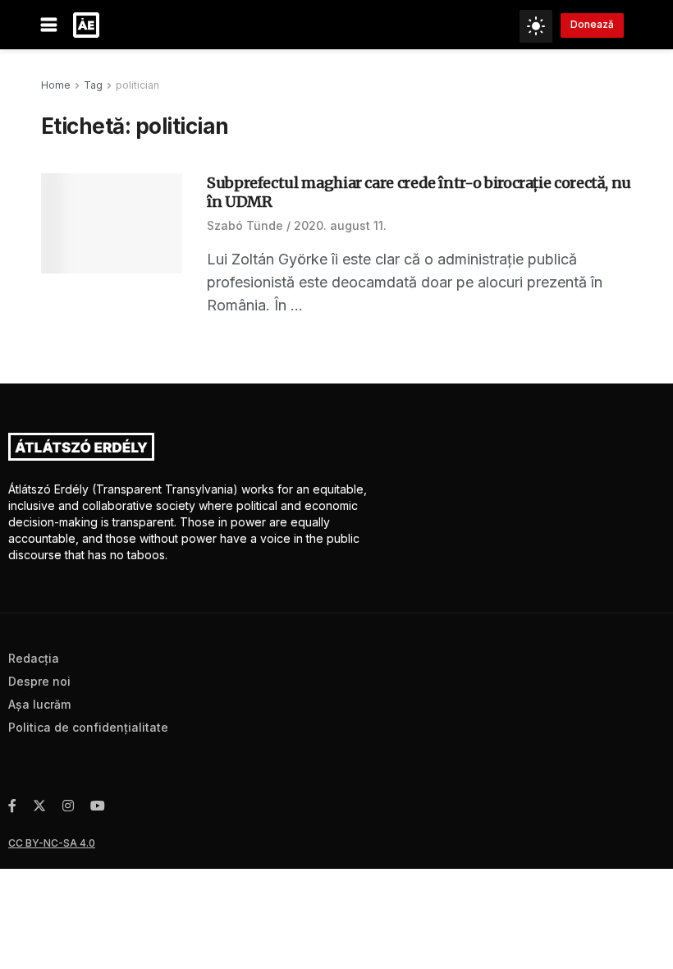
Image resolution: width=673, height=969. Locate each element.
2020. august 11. (340, 225)
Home (56, 85)
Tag (93, 85)
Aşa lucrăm (39, 704)
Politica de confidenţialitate (88, 727)
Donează (592, 24)
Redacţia (33, 658)
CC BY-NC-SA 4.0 (51, 843)
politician (137, 85)
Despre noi (39, 681)
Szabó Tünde (245, 225)
